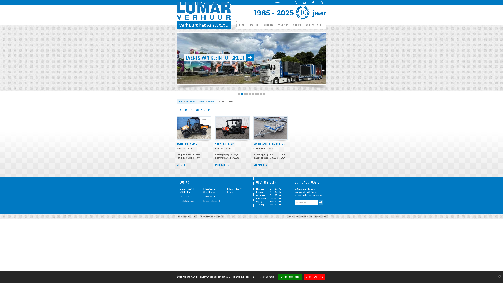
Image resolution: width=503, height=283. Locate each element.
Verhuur (268, 25)
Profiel (254, 25)
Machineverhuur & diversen (195, 101)
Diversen (211, 101)
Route (230, 192)
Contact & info (314, 25)
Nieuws (297, 25)
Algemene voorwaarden (296, 216)
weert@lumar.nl (212, 201)
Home (242, 25)
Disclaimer (309, 216)
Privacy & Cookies (320, 216)
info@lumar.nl (188, 201)
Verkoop (283, 25)
